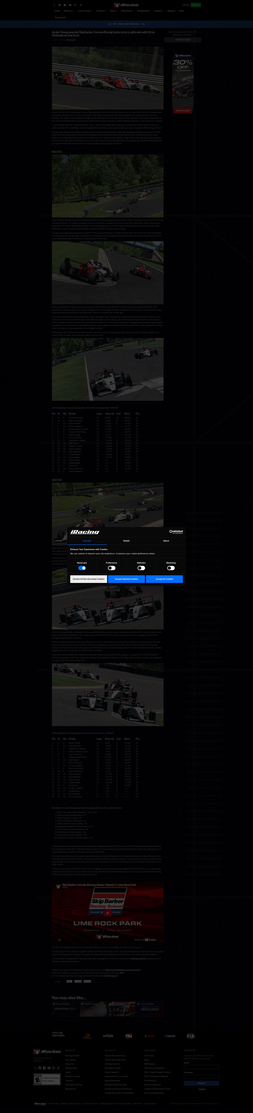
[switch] (111, 568)
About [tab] (166, 541)
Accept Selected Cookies (126, 579)
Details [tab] (126, 541)
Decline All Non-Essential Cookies (88, 579)
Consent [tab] (87, 541)
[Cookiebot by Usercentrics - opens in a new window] (171, 532)
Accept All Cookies (164, 579)
